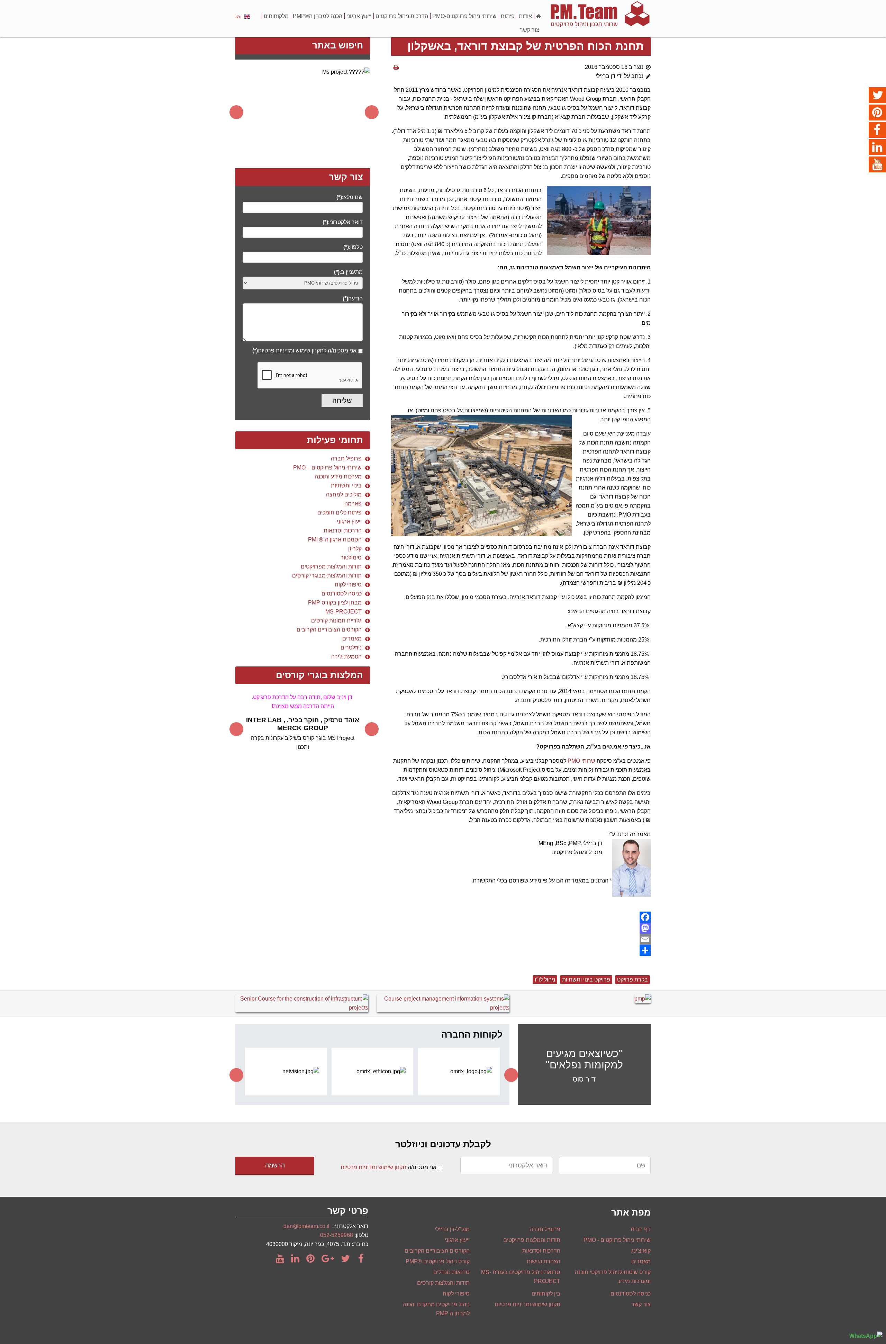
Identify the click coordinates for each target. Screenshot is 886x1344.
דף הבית (641, 1229)
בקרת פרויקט (632, 980)
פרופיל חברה (346, 459)
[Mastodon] (521, 928)
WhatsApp (863, 1336)
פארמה (353, 504)
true (360, 353)
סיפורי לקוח (348, 585)
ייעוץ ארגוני (358, 16)
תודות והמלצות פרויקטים (531, 1240)
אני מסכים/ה (304, 350)
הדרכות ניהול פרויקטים (402, 16)
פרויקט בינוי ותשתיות (586, 980)
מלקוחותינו (276, 16)
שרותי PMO (581, 761)
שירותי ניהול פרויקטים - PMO (617, 1240)
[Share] (521, 950)
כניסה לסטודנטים (342, 594)
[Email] (521, 939)
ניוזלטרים (351, 648)
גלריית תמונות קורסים (336, 621)
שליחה (342, 400)
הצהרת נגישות (543, 1261)
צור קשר (529, 30)
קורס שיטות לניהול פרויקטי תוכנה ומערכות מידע (613, 1276)
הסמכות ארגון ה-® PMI (335, 540)
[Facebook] (521, 917)
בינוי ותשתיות (346, 486)
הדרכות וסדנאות (343, 531)
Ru (238, 16)
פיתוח (508, 16)
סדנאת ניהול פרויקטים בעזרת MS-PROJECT (520, 1276)
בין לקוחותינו (546, 1294)
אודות (525, 16)
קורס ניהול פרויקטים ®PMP (438, 1261)
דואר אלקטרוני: (343, 222)
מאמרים (352, 639)
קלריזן (355, 549)
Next (372, 112)
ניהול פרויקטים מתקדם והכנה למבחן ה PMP (436, 1308)
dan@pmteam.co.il (306, 1226)
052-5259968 (336, 1235)
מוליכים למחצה (344, 495)
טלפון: (353, 247)
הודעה (353, 299)
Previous (236, 112)
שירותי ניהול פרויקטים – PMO (327, 468)
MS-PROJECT (343, 612)
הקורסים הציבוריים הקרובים (329, 630)
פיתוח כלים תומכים (339, 513)
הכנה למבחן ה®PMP (317, 16)
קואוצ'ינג (641, 1251)
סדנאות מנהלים (451, 1272)
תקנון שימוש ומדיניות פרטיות (373, 1167)
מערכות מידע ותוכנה (338, 477)
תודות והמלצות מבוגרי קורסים (327, 576)
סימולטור (351, 558)
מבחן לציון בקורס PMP (335, 603)
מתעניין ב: (348, 272)
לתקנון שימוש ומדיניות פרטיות (292, 350)
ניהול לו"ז (545, 980)
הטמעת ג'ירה (346, 657)
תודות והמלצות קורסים (443, 1283)
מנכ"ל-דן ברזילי (452, 1229)
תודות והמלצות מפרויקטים (331, 567)
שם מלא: (349, 197)
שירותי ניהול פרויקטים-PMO (464, 16)
